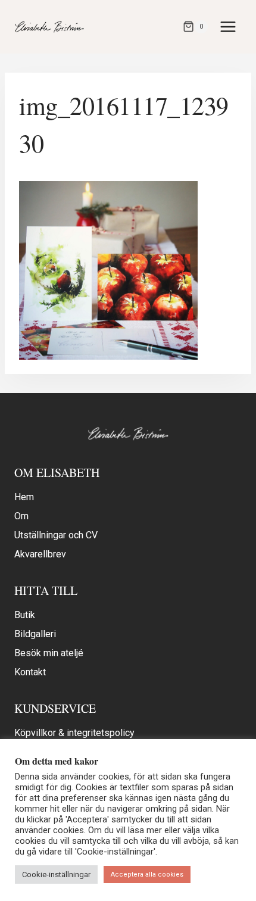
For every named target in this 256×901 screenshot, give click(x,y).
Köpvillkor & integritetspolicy (74, 732)
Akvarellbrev (40, 554)
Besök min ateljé (48, 653)
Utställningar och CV (56, 535)
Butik (24, 615)
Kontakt (30, 672)
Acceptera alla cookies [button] (147, 874)
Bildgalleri (35, 634)
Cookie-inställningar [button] (56, 874)
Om (21, 516)
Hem (24, 497)
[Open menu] (228, 26)
